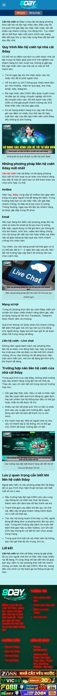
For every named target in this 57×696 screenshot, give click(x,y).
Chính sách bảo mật (44, 605)
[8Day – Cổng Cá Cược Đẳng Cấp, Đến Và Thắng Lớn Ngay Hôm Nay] (28, 5)
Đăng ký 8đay (12, 646)
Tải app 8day (12, 660)
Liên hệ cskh (40, 617)
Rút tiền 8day (12, 655)
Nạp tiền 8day (12, 651)
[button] (4, 5)
